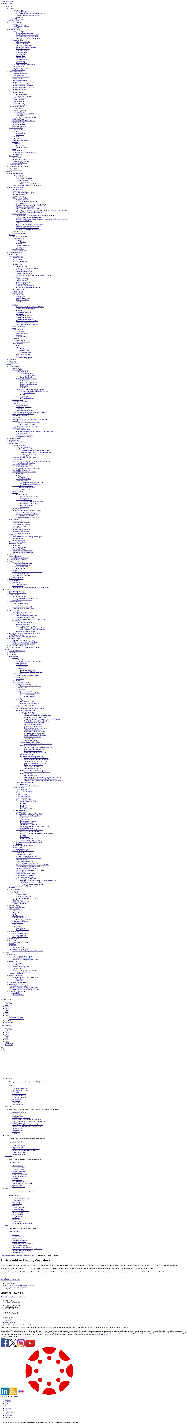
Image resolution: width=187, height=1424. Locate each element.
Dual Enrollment (14, 363)
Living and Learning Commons (26, 47)
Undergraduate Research (24, 436)
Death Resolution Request (20, 902)
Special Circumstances (23, 298)
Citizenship (19, 310)
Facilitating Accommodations (33, 768)
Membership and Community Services (24, 152)
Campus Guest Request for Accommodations (38, 744)
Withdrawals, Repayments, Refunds (27, 324)
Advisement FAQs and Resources (26, 454)
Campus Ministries (18, 75)
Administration (13, 656)
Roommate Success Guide (20, 68)
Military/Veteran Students (20, 198)
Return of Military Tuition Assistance (27, 228)
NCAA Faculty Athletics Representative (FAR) (30, 14)
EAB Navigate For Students (25, 515)
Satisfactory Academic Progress (26, 308)
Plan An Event (16, 157)
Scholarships (16, 277)
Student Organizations (15, 71)
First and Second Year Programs (22, 465)
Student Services (17, 93)
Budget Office (20, 689)
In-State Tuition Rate (18, 259)
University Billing (21, 336)
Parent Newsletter (17, 491)
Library (11, 554)
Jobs (6, 1405)
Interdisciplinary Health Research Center (24, 1150)
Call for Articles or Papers (28, 802)
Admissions (8, 171)
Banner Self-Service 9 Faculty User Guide (29, 842)
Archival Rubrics (25, 498)
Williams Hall (20, 61)
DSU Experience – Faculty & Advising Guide (30, 840)
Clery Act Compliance (19, 917)
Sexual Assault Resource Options (30, 882)
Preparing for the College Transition (35, 717)
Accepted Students (18, 175)
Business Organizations (19, 73)
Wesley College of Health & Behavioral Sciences (27, 1125)
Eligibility (15, 305)
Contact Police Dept (18, 926)
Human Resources (18, 787)
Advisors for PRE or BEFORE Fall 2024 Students (35, 452)
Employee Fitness (21, 147)
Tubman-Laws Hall (22, 59)
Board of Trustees (17, 673)
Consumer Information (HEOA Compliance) (34, 391)
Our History (12, 940)
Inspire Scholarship (22, 279)
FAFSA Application (18, 326)
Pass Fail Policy (17, 368)
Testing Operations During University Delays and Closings (30, 587)
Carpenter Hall (20, 54)
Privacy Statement (10, 1412)
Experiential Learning (23, 429)
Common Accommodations (32, 730)
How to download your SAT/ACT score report (26, 186)
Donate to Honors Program (20, 531)
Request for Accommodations (33, 751)
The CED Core (17, 621)
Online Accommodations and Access (35, 761)
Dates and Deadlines (26, 505)
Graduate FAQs (21, 568)
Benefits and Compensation (24, 791)
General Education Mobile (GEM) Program (29, 224)
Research (15, 421)
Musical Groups (17, 78)
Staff (6, 1012)
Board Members (21, 677)
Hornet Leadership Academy (25, 435)
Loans (18, 347)
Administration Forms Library (21, 886)
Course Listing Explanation (28, 824)
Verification (19, 294)
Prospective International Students (22, 552)
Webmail (19, 844)
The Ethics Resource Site (20, 558)
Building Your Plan (18, 968)
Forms (14, 328)
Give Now (12, 954)
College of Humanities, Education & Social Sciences (28, 1121)
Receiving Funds (17, 329)
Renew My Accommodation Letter (35, 731)
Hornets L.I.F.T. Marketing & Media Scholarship (27, 951)
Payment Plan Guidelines (24, 272)
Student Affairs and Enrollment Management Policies (32, 865)
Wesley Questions (10, 1322)
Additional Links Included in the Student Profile (35, 826)
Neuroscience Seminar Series (17, 593)
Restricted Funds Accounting (25, 705)
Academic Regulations (19, 231)
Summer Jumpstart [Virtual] (24, 180)
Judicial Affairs (13, 168)
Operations (12, 888)
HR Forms (19, 793)
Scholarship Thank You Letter (18, 991)
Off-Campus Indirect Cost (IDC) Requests (25, 426)
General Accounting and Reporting (31, 686)
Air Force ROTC (21, 666)
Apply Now (12, 359)
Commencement (14, 561)
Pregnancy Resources (19, 122)
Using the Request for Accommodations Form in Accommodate (43, 780)
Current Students (17, 291)
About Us (15, 910)
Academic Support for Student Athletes (24, 458)
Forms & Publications (19, 289)
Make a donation (14, 1231)
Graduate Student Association (21, 84)
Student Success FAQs (19, 508)
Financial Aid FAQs (22, 340)
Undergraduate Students (16, 173)
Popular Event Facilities (19, 159)
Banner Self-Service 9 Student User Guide (29, 814)
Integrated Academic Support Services (24, 472)
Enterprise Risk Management (25, 782)
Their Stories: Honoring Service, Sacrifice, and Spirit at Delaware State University (41, 210)
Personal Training (17, 154)
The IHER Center (14, 610)
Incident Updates (17, 24)
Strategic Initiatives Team (20, 937)
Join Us (14, 924)
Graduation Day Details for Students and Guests (27, 572)
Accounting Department (23, 684)
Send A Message (21, 663)
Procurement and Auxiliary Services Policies (30, 870)
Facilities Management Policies (25, 873)
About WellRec (17, 129)
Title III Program (17, 400)
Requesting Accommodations (33, 726)
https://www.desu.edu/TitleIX (103, 1334)
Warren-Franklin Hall (23, 49)
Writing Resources (22, 480)
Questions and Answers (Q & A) (22, 607)
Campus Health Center (19, 110)
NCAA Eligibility (21, 12)
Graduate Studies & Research (18, 442)
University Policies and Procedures (23, 851)
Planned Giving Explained (20, 967)
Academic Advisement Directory (26, 449)
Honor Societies (17, 528)
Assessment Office (22, 372)
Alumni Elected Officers (23, 896)
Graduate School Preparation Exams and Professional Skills (34, 431)
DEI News (23, 807)
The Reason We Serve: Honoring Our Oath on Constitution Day (36, 215)
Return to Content (6, 3)
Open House (20, 243)
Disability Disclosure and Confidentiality (36, 759)
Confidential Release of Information (35, 735)
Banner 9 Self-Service (23, 812)
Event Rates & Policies (19, 163)
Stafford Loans (24, 350)
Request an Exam (17, 586)
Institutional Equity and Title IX (18, 166)
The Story (19, 981)
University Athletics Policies (25, 875)
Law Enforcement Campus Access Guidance (30, 709)
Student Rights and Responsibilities (27, 321)
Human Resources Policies (24, 861)
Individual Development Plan (21, 470)
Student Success (14, 444)
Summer (19, 301)
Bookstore (8, 1401)
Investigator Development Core (22, 612)
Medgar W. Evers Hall (23, 42)
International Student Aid (24, 315)
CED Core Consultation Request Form (32, 628)
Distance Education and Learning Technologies (27, 537)
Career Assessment (22, 94)
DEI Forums (24, 805)
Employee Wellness (18, 119)
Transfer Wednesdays (23, 245)
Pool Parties (20, 135)
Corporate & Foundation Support (19, 982)
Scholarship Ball (14, 993)
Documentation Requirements (33, 724)
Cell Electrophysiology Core (17, 645)
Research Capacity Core (19, 614)
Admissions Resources (15, 252)
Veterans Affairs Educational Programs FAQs (30, 212)
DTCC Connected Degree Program (23, 193)
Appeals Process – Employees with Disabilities (38, 747)
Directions (8, 1321)
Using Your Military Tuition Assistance (28, 229)
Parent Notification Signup (17, 1019)
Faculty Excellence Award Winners (23, 414)
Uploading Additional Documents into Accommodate (40, 779)
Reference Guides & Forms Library (23, 608)
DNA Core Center (14, 638)
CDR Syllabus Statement (32, 766)
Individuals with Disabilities (21, 575)
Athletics (11, 8)
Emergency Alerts (17, 923)
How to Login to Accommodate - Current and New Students (42, 777)
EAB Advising (24, 837)
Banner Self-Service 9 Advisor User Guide (29, 830)
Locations (23, 242)
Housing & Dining (14, 29)
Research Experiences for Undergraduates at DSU (24, 647)
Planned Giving (13, 965)
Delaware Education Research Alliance (28, 422)
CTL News (23, 387)
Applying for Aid (17, 293)
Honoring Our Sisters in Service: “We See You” (31, 205)
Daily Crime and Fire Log (20, 921)
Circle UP (15, 28)
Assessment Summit (26, 373)
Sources (18, 356)
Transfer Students (17, 189)
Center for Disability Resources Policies (28, 858)
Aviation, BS (20, 408)
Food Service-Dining (18, 70)
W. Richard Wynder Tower (24, 45)
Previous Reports (29, 696)
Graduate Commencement (20, 566)
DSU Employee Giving (16, 984)
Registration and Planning (28, 821)
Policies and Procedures (23, 798)
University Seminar (22, 466)
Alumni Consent (21, 895)
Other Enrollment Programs (24, 319)
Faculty (7, 1010)
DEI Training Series (26, 809)
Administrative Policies (23, 854)
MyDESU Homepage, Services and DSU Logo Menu (37, 833)
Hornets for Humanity (19, 903)
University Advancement (20, 849)
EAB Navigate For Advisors (25, 512)
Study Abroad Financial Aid (25, 322)
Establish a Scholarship (16, 974)
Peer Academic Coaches (23, 489)
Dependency (20, 314)
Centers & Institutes (15, 556)
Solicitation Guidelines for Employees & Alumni (23, 988)
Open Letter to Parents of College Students (37, 772)
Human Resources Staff (23, 796)
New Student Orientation (24, 178)
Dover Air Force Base (19, 214)
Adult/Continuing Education (17, 559)
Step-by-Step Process (22, 300)
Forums (14, 570)
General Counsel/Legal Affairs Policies (28, 863)
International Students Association (22, 551)
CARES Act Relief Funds (24, 691)
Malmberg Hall (21, 57)
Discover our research (15, 1142)
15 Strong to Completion (24, 447)
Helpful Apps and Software (32, 737)
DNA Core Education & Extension (23, 640)
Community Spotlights (23, 624)
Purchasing (19, 700)
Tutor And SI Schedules (23, 479)
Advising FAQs (25, 456)
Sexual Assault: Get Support (21, 26)
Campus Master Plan (15, 652)
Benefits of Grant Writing (20, 603)
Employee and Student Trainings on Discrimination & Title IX (39, 881)
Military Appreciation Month (25, 207)
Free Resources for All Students (34, 733)
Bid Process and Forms (27, 701)
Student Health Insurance (24, 273)
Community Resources (27, 754)
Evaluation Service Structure (25, 617)
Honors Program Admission (21, 533)
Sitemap (7, 1417)
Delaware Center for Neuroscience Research (22, 637)
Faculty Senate (17, 680)
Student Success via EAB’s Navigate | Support (26, 510)
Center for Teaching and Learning (26, 379)
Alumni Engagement (15, 889)
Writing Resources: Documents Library (32, 482)
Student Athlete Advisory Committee (27, 15)
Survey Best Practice (26, 377)
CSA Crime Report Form (24, 919)
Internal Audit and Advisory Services (27, 786)
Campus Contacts (14, 905)
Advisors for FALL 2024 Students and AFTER (34, 451)
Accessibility (9, 1415)
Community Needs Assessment (25, 631)
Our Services (20, 473)
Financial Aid (13, 263)
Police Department (14, 909)
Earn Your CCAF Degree (24, 221)
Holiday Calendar (21, 795)
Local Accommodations (19, 250)
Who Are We (16, 582)
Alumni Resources (18, 100)
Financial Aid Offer (22, 333)
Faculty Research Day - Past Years (26, 598)
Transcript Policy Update (20, 261)
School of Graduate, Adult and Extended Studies (27, 1126)
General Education (22, 494)
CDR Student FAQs (30, 740)
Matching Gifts (17, 963)
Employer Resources (18, 98)
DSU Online (12, 535)
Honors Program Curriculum (21, 524)
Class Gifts (15, 891)
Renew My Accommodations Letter (35, 752)
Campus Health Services (16, 107)
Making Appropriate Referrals (33, 765)
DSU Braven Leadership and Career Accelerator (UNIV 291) (31, 461)
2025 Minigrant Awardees (24, 623)
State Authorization (18, 538)
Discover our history (15, 1195)
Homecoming (13, 945)
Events (7, 1006)
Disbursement (20, 331)
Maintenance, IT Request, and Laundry (28, 38)
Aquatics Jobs (20, 133)
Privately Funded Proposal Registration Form (26, 989)
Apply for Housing (18, 31)
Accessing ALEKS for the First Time (31, 501)
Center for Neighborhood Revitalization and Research (29, 412)
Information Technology (19, 810)
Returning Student (22, 284)
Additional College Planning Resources (28, 217)
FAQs (18, 222)
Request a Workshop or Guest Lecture (36, 763)
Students (7, 1008)
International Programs (15, 544)
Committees (20, 679)
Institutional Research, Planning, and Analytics (30, 389)
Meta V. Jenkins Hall (22, 43)
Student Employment (15, 170)
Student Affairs (17, 847)
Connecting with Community (21, 972)
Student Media (16, 82)
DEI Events (23, 803)
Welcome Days (21, 247)
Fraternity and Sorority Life (20, 77)
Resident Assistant (18, 66)
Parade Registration (18, 947)
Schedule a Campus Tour (20, 236)
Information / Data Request (20, 415)
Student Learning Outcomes (21, 530)
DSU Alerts (12, 944)
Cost (13, 303)
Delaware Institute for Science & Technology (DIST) (25, 633)
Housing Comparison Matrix (25, 33)
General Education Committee (29, 496)
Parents (7, 1015)
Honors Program (21, 433)
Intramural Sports (17, 150)
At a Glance (12, 654)
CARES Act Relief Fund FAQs (30, 693)
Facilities (15, 142)
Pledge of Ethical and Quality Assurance (28, 226)
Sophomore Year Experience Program (28, 468)
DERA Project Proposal (27, 424)
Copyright (8, 1410)
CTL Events (24, 386)
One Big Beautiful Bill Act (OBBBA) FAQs (30, 307)
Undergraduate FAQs (23, 565)
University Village (22, 52)
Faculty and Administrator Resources (31, 756)
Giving (7, 952)
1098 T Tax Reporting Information (27, 268)
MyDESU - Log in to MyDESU (30, 816)
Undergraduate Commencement (22, 563)
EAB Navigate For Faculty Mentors (27, 514)
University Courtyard (22, 50)
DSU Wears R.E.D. (22, 203)
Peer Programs (20, 115)
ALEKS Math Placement (24, 500)
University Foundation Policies (25, 877)
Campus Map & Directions (17, 907)
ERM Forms (24, 784)
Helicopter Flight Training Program (31, 672)
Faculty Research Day (19, 596)
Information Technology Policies (26, 868)
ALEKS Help (24, 507)
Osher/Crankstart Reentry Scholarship (28, 287)
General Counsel (17, 707)
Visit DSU (12, 235)
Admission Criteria (18, 521)
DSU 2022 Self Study (27, 398)
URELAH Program (18, 428)
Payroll (18, 698)
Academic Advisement (19, 445)
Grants (18, 345)
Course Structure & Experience (26, 463)
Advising (23, 835)
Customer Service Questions (13, 1324)
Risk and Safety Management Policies (28, 866)
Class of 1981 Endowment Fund (22, 956)
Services (15, 493)
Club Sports (16, 136)
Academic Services (18, 10)
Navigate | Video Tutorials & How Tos (28, 517)
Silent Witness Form (22, 930)
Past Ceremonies (17, 577)
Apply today (12, 1085)
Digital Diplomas (17, 257)
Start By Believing (18, 916)
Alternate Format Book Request (34, 723)
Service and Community (19, 89)
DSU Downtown (14, 931)
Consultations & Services (16, 591)
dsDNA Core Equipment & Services (23, 644)
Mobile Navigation (6, 1025)
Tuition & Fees (17, 264)
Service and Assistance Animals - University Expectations (42, 719)
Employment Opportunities (20, 140)
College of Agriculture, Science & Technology (26, 1119)
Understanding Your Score (28, 503)
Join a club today (14, 1162)
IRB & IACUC (17, 605)
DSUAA (15, 893)
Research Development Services (22, 600)
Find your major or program (17, 1113)
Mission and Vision (22, 266)
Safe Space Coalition (15, 22)
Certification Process (22, 200)
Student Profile (24, 819)
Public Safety (20, 872)
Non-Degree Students (23, 317)
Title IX (7, 1414)
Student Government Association (22, 85)
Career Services (13, 91)
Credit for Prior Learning (16, 579)
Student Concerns (14, 21)
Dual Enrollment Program (20, 194)
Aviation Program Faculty (24, 407)
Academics (8, 365)
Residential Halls (17, 40)
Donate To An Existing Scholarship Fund (25, 959)
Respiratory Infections (19, 126)
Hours (14, 149)
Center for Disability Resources (26, 710)
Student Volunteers (18, 995)
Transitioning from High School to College (37, 721)
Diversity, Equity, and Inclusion (26, 800)
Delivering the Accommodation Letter (35, 728)
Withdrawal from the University (30, 184)
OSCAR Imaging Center (16, 635)
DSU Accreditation (22, 396)
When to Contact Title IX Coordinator (32, 884)
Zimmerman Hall (21, 63)
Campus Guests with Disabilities (30, 742)
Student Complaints (18, 540)
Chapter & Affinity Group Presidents (27, 898)
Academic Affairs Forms (20, 401)
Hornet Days (20, 240)
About (7, 649)
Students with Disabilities (28, 712)
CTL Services (24, 380)
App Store (15, 1396)
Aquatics (15, 131)
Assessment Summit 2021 (32, 375)
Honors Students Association (21, 522)
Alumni (7, 1013)
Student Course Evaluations (28, 384)
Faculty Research (14, 594)
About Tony (20, 659)
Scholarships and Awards (24, 354)
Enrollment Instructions (27, 670)
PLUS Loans (24, 349)
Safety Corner (16, 912)
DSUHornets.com (18, 19)
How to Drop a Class (26, 823)
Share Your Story (17, 900)
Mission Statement (18, 103)
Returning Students (18, 196)
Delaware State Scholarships (25, 286)
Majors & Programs (15, 438)
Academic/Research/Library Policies (27, 856)
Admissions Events (18, 238)
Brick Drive (20, 979)
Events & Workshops (19, 101)
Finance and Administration (20, 682)
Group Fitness (20, 145)
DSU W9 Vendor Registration (29, 703)
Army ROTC (20, 668)
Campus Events (13, 156)
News (6, 1005)
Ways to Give (13, 961)
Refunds (19, 335)
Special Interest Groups (19, 80)
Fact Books (23, 394)
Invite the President (22, 665)
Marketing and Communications (18, 949)
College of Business (18, 1123)
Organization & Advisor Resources (23, 87)
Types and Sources (18, 343)
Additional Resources (27, 828)
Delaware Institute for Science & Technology (26, 1149)
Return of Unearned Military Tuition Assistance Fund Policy (34, 275)
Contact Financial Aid (23, 342)
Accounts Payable (21, 687)
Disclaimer (8, 1408)
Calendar (7, 1400)
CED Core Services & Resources (26, 626)
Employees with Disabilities (28, 745)
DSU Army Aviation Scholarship (26, 201)
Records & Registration (16, 256)
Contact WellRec (17, 138)
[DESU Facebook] (5, 1346)
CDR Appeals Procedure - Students (35, 714)
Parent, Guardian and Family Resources (32, 770)
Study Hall (19, 17)
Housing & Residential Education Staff (24, 64)
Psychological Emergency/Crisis (26, 117)
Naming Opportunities (15, 975)
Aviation (15, 403)
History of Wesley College (20, 942)
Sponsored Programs (15, 601)
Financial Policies (21, 859)
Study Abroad (16, 545)
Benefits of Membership (19, 526)
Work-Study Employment (24, 358)
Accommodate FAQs (30, 775)
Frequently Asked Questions (25, 114)
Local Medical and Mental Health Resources (38, 716)
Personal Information (26, 838)
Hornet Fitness (16, 143)
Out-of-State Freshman (23, 282)
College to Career (29, 738)
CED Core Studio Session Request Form (32, 630)
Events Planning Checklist (20, 161)
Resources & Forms (18, 549)
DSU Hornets (9, 1020)
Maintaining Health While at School (23, 121)
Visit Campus (13, 1297)
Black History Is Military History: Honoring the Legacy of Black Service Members (41, 219)
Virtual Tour (8, 1003)
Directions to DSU (18, 249)
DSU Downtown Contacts (20, 933)
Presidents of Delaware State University (28, 661)
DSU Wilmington (14, 938)
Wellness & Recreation (16, 128)
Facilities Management (15, 164)
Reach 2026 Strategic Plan (17, 651)
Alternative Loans (25, 352)
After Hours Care (17, 108)
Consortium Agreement (23, 312)
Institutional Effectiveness (20, 370)
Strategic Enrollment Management (22, 845)
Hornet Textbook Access (24, 270)
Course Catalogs (14, 440)
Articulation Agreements (19, 233)
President (15, 658)
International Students (19, 191)
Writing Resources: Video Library (30, 484)
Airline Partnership (22, 405)
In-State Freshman (22, 280)
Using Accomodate (26, 773)
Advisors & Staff (17, 459)
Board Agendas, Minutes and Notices (27, 675)
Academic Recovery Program (25, 487)
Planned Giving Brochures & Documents (25, 970)
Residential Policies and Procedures (27, 36)
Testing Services (14, 580)
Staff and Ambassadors (19, 105)
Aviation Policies (21, 852)
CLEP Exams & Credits (19, 584)
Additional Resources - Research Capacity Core (31, 619)
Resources (15, 338)
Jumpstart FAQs (25, 182)
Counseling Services (18, 112)
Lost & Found (20, 928)
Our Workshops (21, 477)
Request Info (12, 361)
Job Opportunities (21, 789)
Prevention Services (18, 124)
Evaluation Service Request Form (26, 615)
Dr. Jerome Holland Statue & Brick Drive (25, 977)
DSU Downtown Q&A (19, 935)
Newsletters (16, 417)
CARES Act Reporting (27, 694)
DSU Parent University (16, 1017)
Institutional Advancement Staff (18, 986)
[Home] (40, 1075)
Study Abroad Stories (19, 547)
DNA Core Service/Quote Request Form (24, 642)
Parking (14, 914)
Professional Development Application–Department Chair (30, 419)
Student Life (8, 7)
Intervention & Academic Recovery (23, 486)
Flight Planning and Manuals (25, 410)
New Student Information (24, 177)
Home (3, 1255)
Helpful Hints (20, 296)
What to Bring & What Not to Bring (27, 35)
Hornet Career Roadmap (23, 96)
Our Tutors (19, 475)
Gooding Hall (20, 56)
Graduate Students (14, 254)
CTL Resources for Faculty (28, 382)
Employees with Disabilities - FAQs (35, 749)
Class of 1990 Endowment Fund (22, 958)
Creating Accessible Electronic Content (36, 758)
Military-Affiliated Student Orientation (28, 208)
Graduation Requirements (20, 573)
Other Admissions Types (16, 187)
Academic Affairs (14, 366)
